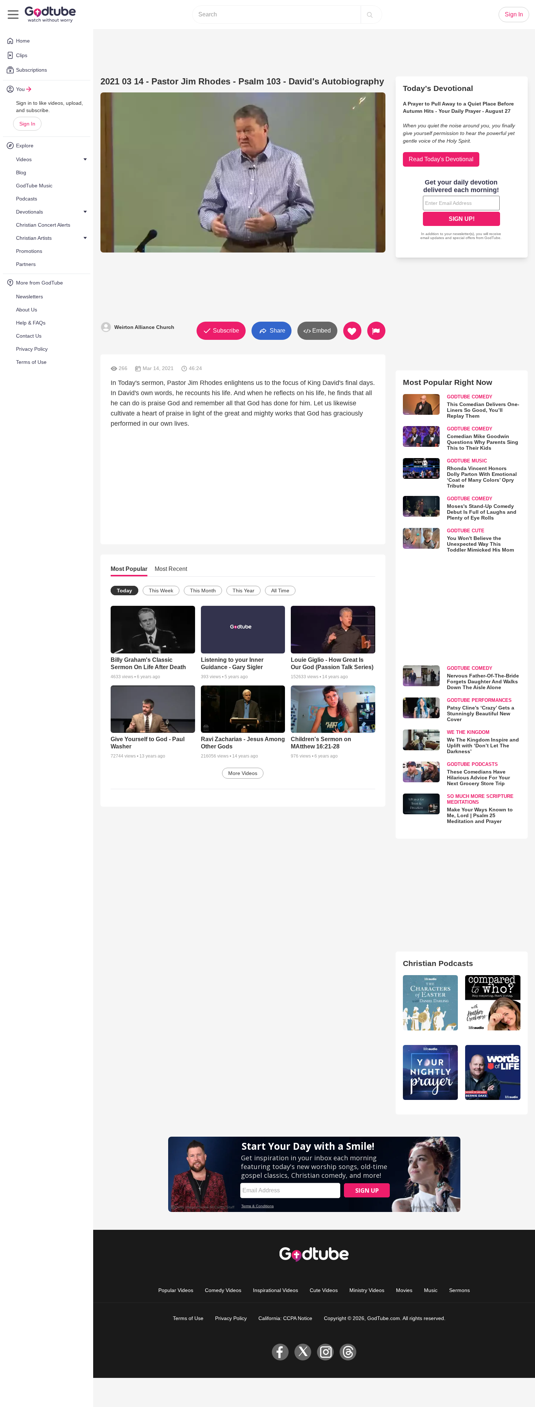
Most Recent (171, 569)
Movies (404, 1290)
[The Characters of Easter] (430, 1002)
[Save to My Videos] (352, 331)
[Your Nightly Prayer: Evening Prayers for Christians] (430, 1072)
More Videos (242, 773)
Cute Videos (324, 1290)
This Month (203, 590)
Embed (321, 330)
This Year (243, 590)
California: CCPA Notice (285, 1318)
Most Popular (129, 569)
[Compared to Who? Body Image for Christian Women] (492, 1002)
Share (276, 330)
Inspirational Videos (275, 1290)
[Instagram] (325, 1352)
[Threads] (348, 1352)
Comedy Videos (223, 1290)
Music (430, 1290)
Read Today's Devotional (441, 159)
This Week (161, 590)
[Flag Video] (376, 331)
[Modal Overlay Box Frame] (461, 210)
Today (124, 590)
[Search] (370, 14)
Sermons (459, 1290)
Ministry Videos (366, 1290)
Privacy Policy (231, 1318)
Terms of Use (188, 1318)
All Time (280, 590)
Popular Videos (175, 1290)
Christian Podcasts (438, 963)
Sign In (27, 124)
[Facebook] (280, 1352)
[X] (302, 1352)
